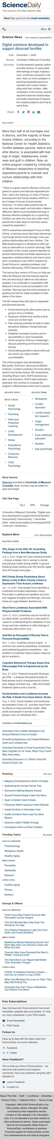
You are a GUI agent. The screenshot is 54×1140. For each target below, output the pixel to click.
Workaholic (41, 398)
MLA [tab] (22, 505)
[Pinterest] (28, 112)
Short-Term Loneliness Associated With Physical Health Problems (24, 609)
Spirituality (10, 870)
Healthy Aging (12, 855)
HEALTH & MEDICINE (11, 841)
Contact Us (13, 1087)
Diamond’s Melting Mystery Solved (22, 790)
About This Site (8, 1096)
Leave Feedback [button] (16, 1082)
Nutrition (39, 443)
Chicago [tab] (44, 505)
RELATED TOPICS (12, 392)
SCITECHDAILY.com (23, 723)
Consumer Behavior (13, 455)
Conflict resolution (40, 405)
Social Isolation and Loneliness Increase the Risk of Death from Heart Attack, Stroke (26, 695)
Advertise (47, 1096)
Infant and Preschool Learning (13, 423)
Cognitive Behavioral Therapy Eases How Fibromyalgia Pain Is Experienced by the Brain (26, 666)
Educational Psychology (14, 446)
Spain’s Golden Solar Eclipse (20, 800)
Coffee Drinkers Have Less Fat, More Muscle (24, 815)
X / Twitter (12, 1052)
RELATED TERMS (39, 392)
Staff (22, 1096)
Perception (10, 865)
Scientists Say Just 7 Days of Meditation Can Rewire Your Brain (25, 988)
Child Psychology (14, 464)
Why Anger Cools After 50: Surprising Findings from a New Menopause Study (24, 550)
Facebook (12, 1048)
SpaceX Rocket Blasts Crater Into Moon (25, 795)
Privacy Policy (9, 1100)
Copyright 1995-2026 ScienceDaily (24, 1104)
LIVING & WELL (8, 880)
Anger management (42, 423)
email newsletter (40, 18)
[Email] (38, 112)
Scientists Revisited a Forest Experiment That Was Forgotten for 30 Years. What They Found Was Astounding (26, 751)
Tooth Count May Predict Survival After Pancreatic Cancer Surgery (25, 916)
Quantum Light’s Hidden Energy (21, 822)
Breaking (7, 773)
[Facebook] (18, 112)
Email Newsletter (16, 1020)
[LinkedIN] (33, 112)
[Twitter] (23, 112)
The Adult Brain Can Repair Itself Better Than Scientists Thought (25, 961)
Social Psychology (14, 407)
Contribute (33, 1096)
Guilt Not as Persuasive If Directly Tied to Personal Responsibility (25, 636)
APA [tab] (32, 505)
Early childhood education (43, 436)
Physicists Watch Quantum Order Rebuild (26, 804)
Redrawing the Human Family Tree (23, 785)
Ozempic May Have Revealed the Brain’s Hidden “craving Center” (26, 954)
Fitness (8, 889)
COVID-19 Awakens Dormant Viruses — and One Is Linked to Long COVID (25, 973)
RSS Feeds (13, 1025)
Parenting (13, 414)
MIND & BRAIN (8, 860)
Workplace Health (14, 851)
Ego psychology (43, 449)
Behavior (9, 875)
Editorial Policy (28, 1100)
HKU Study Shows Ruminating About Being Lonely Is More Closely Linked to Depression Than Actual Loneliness (24, 580)
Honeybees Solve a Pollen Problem (23, 827)
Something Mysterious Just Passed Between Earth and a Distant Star (26, 740)
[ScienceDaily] (21, 5)
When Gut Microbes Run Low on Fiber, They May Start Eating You (28, 981)
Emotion (39, 429)
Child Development (15, 432)
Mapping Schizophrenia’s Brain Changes (26, 781)
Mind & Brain (11, 399)
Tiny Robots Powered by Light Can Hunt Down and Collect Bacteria (25, 931)
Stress (11, 440)
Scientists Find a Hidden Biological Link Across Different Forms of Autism (23, 732)
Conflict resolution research (43, 414)
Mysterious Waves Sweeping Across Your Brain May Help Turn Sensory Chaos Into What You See (26, 944)
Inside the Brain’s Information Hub (22, 809)
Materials (7, 482)
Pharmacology (12, 846)
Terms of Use (46, 1100)
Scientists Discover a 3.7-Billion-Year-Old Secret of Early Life (24, 760)
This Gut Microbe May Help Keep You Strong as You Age (24, 924)
